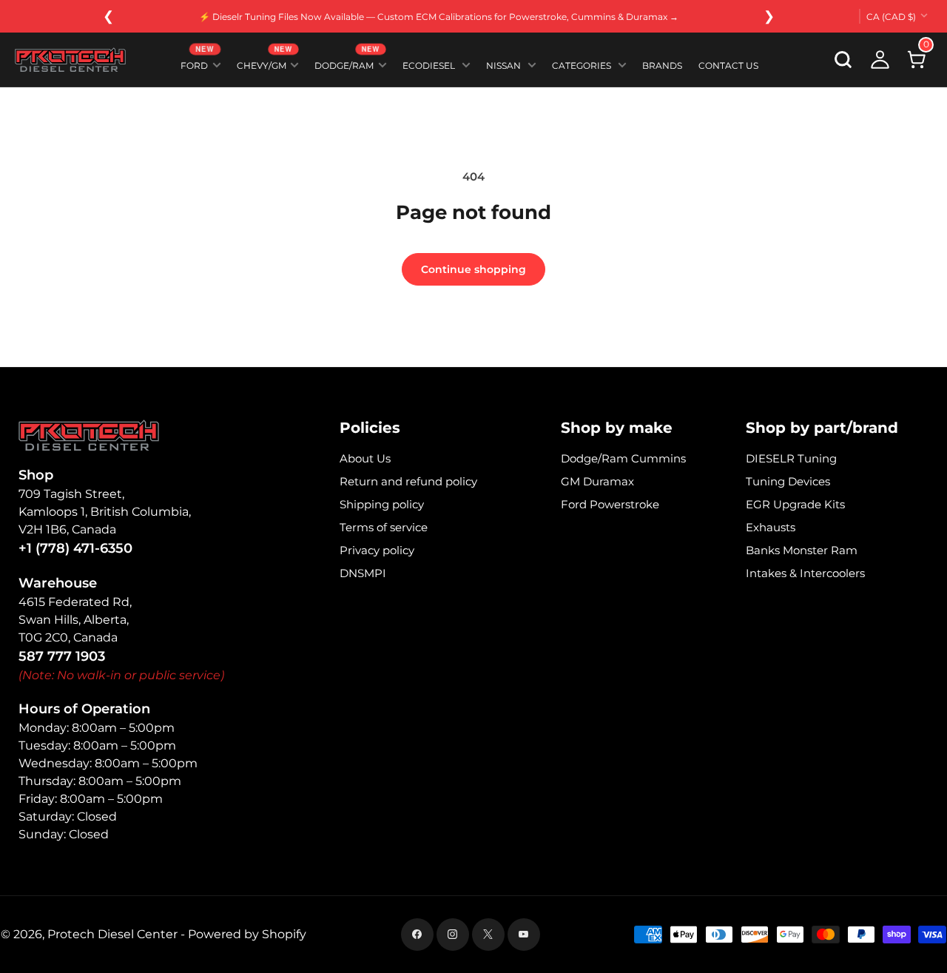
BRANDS (662, 65)
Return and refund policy (408, 481)
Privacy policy (377, 550)
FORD (198, 62)
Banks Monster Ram (801, 550)
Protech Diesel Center (112, 934)
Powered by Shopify (247, 934)
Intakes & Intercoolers (805, 573)
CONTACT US (728, 65)
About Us (365, 458)
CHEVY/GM (265, 62)
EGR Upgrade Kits (795, 504)
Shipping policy (382, 504)
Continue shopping (473, 269)
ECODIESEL (428, 65)
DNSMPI (363, 573)
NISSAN (503, 65)
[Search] (843, 60)
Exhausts (770, 527)
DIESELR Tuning (791, 458)
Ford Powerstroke (610, 504)
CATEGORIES (581, 65)
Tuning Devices (788, 481)
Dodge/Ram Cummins (623, 458)
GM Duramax (597, 481)
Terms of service (384, 527)
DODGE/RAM (347, 62)
